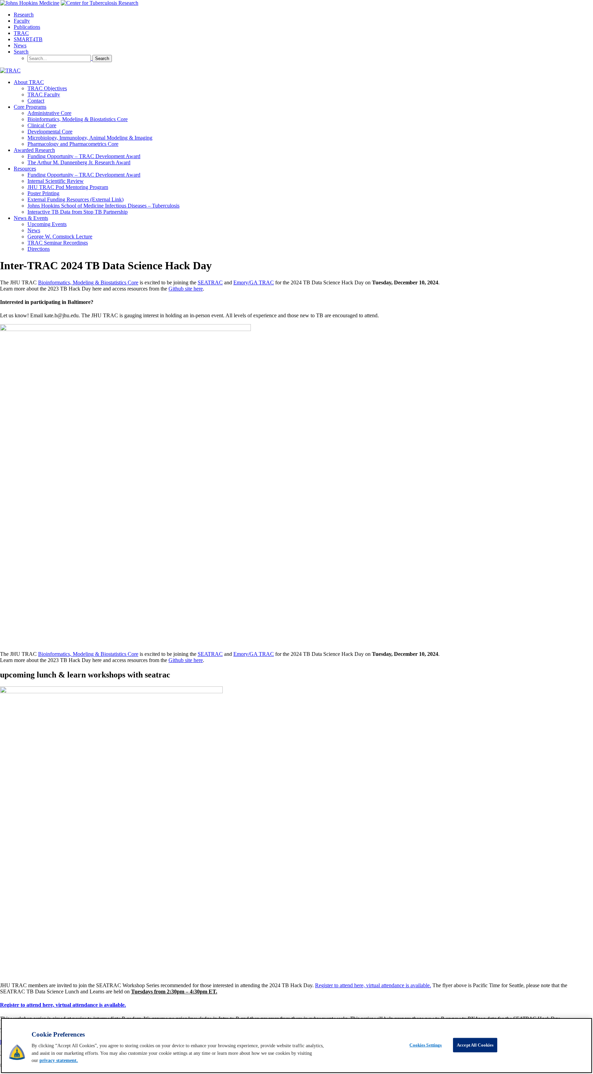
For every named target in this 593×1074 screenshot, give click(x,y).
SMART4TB (28, 39)
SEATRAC (210, 282)
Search (21, 52)
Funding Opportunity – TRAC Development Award (83, 156)
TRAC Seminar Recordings (57, 243)
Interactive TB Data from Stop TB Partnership (77, 212)
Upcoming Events (47, 224)
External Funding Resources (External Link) (75, 199)
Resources (25, 169)
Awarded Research (34, 150)
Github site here (185, 289)
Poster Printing (43, 193)
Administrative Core (49, 113)
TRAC (21, 33)
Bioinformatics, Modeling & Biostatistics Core (77, 119)
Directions (38, 249)
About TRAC (29, 82)
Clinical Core (41, 125)
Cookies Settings (425, 1045)
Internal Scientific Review (55, 181)
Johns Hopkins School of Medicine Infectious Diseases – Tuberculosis (103, 206)
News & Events (31, 218)
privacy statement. (58, 1060)
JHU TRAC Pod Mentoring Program (67, 187)
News (20, 45)
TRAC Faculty (43, 94)
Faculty (22, 21)
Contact (35, 101)
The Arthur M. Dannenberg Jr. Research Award (78, 162)
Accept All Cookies (475, 1045)
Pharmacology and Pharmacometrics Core (72, 144)
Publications (27, 27)
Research (24, 14)
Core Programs (30, 107)
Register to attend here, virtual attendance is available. (373, 985)
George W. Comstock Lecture (59, 236)
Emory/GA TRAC (253, 282)
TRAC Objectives (47, 88)
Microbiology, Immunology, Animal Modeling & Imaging (89, 138)
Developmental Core (49, 131)
